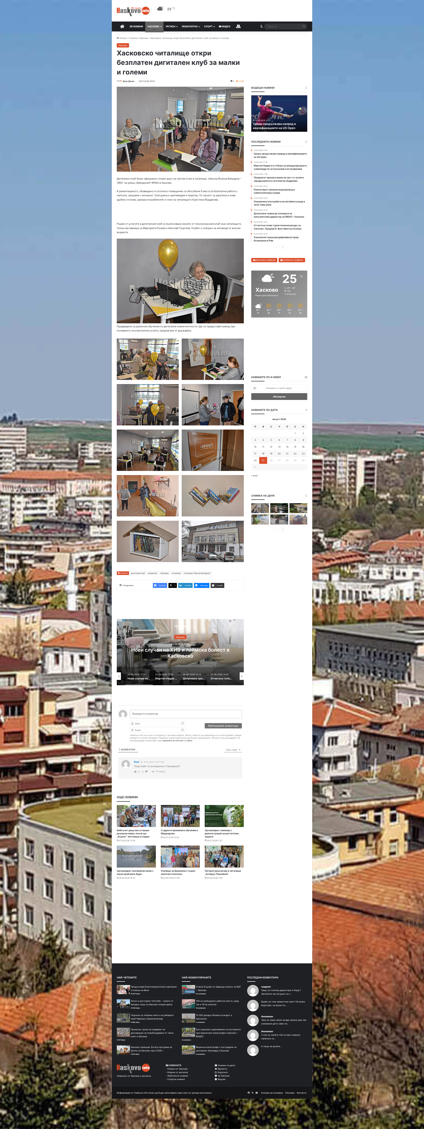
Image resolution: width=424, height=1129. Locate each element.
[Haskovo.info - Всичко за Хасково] (133, 11)
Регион (170, 26)
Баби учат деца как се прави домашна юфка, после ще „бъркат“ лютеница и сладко (133, 833)
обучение (164, 573)
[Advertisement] (180, 895)
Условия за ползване (272, 1092)
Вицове (221, 1079)
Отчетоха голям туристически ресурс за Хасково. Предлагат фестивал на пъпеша (275, 124)
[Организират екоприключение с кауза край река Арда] (136, 857)
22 (295, 453)
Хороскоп (222, 1072)
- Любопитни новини (177, 1075)
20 (279, 453)
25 (263, 460)
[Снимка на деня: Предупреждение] (298, 519)
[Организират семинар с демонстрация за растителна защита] (224, 816)
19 (271, 453)
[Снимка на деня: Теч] (279, 508)
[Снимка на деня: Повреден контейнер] (260, 519)
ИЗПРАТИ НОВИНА (293, 260)
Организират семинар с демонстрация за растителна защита (222, 833)
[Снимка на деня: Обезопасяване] (279, 519)
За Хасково (223, 1075)
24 (255, 460)
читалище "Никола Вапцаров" (197, 573)
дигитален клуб (138, 573)
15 (295, 446)
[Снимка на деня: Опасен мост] (260, 508)
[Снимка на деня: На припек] (298, 508)
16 (303, 446)
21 (287, 453)
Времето (222, 1068)
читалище (176, 573)
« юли (254, 475)
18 (263, 453)
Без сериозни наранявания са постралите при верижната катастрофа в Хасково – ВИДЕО (218, 1033)
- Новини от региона (177, 1072)
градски (266, 986)
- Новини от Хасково (177, 1068)
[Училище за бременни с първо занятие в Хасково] (180, 857)
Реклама (289, 1092)
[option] (180, 652)
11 (263, 446)
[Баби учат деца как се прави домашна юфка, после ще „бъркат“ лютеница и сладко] (136, 816)
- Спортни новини (175, 1079)
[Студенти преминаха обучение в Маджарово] (180, 816)
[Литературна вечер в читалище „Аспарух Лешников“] (224, 857)
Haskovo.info (141, 1092)
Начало (123, 38)
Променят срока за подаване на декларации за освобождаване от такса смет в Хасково (152, 1033)
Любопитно (190, 26)
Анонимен (267, 1016)
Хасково (153, 26)
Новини (137, 26)
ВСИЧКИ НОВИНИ (265, 260)
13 (279, 446)
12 (271, 446)
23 (303, 453)
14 (287, 446)
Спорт (208, 26)
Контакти (301, 1092)
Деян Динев (128, 81)
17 (255, 453)
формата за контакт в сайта (177, 740)
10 (255, 446)
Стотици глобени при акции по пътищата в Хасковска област (180, 653)
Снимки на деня (226, 1065)
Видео (226, 26)
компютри (152, 573)
